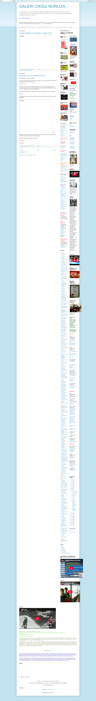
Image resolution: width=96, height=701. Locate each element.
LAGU (62, 408)
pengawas (63, 452)
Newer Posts (22, 150)
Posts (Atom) (26, 152)
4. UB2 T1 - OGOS (63, 170)
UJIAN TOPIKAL (64, 537)
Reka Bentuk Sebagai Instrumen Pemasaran (73, 465)
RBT (62, 481)
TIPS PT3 (63, 533)
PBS (62, 441)
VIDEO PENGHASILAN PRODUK (63, 232)
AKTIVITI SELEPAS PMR (64, 274)
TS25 (62, 535)
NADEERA (63, 436)
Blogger (50, 650)
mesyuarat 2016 (64, 426)
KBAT (62, 367)
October (73, 494)
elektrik (62, 332)
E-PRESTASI (63, 550)
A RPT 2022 (63, 265)
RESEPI (62, 490)
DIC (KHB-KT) (63, 303)
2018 (62, 257)
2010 (72, 522)
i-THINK (62, 340)
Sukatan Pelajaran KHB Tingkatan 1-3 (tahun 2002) (35, 33)
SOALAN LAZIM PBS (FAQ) (64, 508)
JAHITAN (63, 350)
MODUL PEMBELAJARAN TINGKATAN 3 (64, 27)
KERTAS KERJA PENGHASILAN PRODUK (63, 228)
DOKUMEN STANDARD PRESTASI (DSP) (64, 311)
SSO (62, 516)
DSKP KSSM (63, 314)
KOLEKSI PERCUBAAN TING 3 (63, 384)
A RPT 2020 (63, 262)
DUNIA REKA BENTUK (63, 330)
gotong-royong (64, 336)
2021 (62, 260)
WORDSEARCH (64, 540)
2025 (72, 479)
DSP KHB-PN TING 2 (63, 325)
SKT (62, 504)
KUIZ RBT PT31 (73, 470)
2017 (62, 256)
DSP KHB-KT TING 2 (63, 320)
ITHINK (62, 345)
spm (62, 515)
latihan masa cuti (64, 412)
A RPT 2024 (63, 266)
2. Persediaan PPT (63, 166)
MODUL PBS (63, 429)
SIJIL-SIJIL (63, 499)
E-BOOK (62, 331)
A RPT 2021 (63, 264)
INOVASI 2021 (73, 126)
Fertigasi (73, 373)
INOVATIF (63, 343)
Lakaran (72, 365)
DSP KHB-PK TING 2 (63, 323)
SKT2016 (63, 505)
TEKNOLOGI (63, 528)
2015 (62, 253)
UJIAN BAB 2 (72, 357)
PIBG (62, 462)
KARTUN (63, 365)
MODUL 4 (63, 428)
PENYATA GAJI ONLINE (65, 553)
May (72, 498)
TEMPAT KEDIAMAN (63, 530)
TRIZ (63, 180)
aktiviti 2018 (63, 269)
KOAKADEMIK (64, 377)
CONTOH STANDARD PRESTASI (63, 297)
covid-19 (62, 299)
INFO (62, 341)
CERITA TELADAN (63, 292)
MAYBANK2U (63, 551)
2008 (72, 525)
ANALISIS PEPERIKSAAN (64, 278)
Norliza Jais (71, 530)
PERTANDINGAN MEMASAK (64, 460)
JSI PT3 (62, 352)
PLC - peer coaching (63, 464)
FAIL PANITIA (63, 334)
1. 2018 (71, 117)
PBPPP (62, 440)
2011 (72, 520)
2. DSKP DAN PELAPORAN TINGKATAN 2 (72, 143)
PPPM (62, 469)
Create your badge (73, 532)
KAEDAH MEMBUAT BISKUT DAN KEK (63, 357)
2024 (72, 480)
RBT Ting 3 (63, 485)
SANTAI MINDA (64, 493)
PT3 (62, 480)
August (73, 495)
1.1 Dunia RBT (72, 339)
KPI (62, 401)
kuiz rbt (62, 405)
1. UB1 (61, 165)
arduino (62, 282)
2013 (72, 517)
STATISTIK (63, 518)
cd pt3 (62, 290)
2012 (72, 519)
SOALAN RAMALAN (63, 514)
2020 (72, 485)
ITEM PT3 (63, 344)
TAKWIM (62, 522)
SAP (62, 495)
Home (38, 150)
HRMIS (62, 547)
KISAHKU (63, 376)
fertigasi (62, 335)
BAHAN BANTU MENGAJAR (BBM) (64, 284)
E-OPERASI (63, 549)
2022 (62, 261)
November (74, 492)
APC (62, 280)
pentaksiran (63, 456)
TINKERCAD (63, 531)
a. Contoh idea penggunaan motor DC (63, 196)
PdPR (62, 443)
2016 (62, 254)
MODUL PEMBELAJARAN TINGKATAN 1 (26, 27)
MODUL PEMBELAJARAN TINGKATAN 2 (45, 27)
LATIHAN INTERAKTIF (63, 411)
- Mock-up (62, 143)
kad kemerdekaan (63, 354)
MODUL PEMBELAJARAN (64, 432)
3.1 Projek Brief (72, 361)
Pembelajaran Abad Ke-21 (63, 451)
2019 (62, 258)
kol (61, 380)
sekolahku (63, 498)
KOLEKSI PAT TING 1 (63, 382)
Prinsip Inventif (64, 473)
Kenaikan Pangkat (63, 369)
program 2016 (63, 475)
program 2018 (63, 478)
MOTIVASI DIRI (64, 434)
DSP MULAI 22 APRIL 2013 (64, 327)
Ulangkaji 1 (72, 387)
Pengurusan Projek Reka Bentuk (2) (73, 354)
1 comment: (38, 69)
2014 (62, 252)
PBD (62, 439)
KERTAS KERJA (64, 370)
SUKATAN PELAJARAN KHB (26, 70)
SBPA (62, 496)
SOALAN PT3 (63, 511)
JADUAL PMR (63, 348)
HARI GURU (63, 339)
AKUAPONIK (63, 276)
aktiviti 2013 (63, 268)
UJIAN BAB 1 (72, 404)
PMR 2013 (63, 467)
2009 (72, 523)
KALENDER (63, 362)
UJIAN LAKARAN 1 (73, 368)
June (73, 497)
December (74, 491)
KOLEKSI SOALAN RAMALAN (63, 394)
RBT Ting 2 (63, 484)
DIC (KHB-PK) (63, 304)
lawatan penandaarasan (64, 415)
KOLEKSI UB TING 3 (63, 397)
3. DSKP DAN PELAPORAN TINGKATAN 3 (72, 147)
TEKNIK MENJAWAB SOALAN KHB (63, 525)
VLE (62, 539)
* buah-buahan (63, 208)
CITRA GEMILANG (63, 294)
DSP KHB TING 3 (64, 315)
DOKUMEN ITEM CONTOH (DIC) (64, 307)
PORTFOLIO (63, 468)
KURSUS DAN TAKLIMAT (64, 407)
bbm (62, 286)
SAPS (62, 546)
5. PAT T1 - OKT (63, 171)
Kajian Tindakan (64, 359)
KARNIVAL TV (63, 363)
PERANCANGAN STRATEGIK (64, 458)
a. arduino (62, 203)
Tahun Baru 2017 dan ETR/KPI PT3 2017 (32, 76)
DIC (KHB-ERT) (64, 300)
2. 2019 (71, 118)
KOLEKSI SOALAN (63, 392)
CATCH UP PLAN (63, 289)
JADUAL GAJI (63, 347)
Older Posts (54, 150)
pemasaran (63, 449)
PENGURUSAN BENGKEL (64, 455)
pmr (62, 465)
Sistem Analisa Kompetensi (64, 503)
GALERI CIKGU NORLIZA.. (43, 6)
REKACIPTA (63, 489)
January (73, 500)
